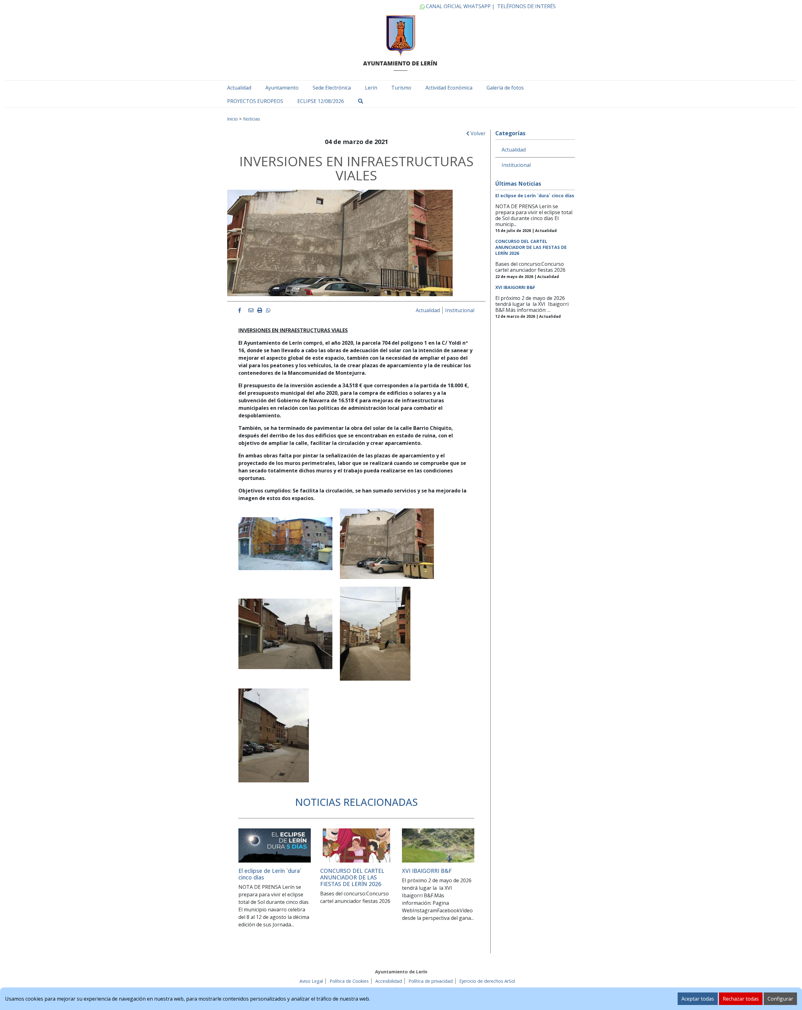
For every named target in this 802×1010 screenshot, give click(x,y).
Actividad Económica (448, 87)
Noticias (251, 119)
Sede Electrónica (332, 87)
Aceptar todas (697, 998)
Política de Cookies (349, 981)
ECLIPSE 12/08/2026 (320, 101)
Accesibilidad (388, 981)
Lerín (371, 87)
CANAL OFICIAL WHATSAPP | (460, 6)
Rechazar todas (741, 998)
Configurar (780, 998)
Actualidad (239, 87)
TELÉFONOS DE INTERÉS (526, 6)
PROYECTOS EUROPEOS (255, 101)
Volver (477, 133)
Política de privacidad (431, 981)
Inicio (232, 119)
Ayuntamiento (282, 87)
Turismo (401, 87)
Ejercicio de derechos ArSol (487, 981)
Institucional (459, 310)
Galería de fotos (505, 87)
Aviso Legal (311, 981)
